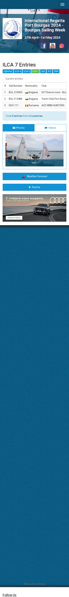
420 (43, 71)
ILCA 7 (35, 71)
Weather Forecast (36, 176)
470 (49, 71)
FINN (56, 71)
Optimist (8, 71)
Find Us (35, 187)
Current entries (14, 78)
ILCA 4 (18, 71)
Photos (20, 127)
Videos (51, 127)
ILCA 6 (27, 71)
